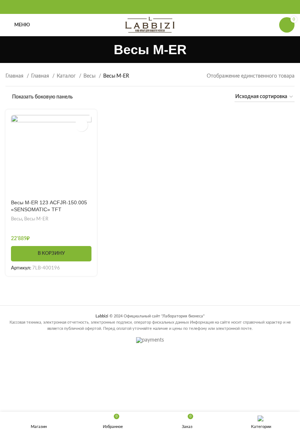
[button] (51, 253)
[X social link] (140, 6)
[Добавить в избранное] (81, 125)
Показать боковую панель (42, 97)
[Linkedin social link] (159, 6)
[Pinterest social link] (150, 6)
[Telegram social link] (169, 6)
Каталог (67, 76)
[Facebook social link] (131, 6)
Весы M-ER (36, 218)
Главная (15, 76)
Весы (90, 76)
